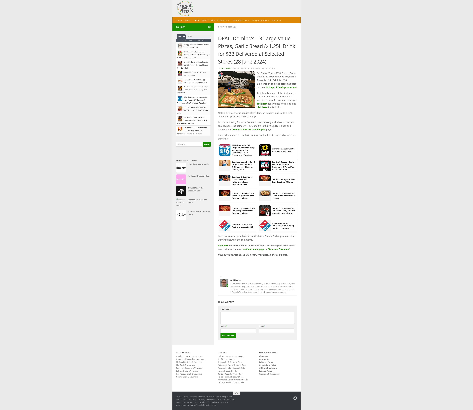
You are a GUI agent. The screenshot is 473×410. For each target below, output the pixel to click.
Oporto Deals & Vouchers (187, 377)
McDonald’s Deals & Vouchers (189, 362)
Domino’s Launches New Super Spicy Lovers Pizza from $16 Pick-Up (243, 195)
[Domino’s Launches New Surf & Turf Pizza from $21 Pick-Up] (265, 195)
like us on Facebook (278, 249)
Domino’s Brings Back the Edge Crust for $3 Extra (284, 180)
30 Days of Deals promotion (281, 87)
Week (191, 40)
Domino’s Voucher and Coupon (249, 129)
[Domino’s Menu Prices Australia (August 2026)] (224, 225)
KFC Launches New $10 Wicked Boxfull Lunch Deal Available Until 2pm (192, 110)
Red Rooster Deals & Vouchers (189, 374)
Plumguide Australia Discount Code (233, 379)
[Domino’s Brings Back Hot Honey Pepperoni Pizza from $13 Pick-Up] (224, 210)
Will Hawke (226, 68)
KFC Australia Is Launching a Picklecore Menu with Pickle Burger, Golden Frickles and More (193, 55)
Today (184, 40)
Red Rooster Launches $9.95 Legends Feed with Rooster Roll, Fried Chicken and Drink (192, 120)
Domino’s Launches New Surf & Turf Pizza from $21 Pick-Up (284, 195)
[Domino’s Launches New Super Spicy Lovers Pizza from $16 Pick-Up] (224, 195)
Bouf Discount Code (226, 359)
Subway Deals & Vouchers (187, 371)
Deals (196, 20)
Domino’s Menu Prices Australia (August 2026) (242, 225)
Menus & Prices (240, 20)
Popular (181, 37)
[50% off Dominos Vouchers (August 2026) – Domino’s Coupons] (265, 225)
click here (262, 103)
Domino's (231, 27)
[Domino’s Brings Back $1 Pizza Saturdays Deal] (265, 150)
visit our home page (253, 249)
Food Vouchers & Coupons (214, 20)
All (203, 40)
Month (197, 40)
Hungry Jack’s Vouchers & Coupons (191, 359)
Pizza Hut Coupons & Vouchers (189, 368)
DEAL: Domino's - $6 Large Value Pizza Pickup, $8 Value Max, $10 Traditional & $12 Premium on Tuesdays (192, 100)
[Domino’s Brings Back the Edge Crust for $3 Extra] (265, 180)
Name (223, 326)
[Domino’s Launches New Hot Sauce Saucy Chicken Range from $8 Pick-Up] (265, 210)
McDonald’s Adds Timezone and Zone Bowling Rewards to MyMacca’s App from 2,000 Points (192, 131)
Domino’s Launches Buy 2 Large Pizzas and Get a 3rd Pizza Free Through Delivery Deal (243, 166)
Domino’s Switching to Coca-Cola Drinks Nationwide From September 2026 (242, 181)
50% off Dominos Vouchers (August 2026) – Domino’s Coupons (283, 226)
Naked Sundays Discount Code (231, 377)
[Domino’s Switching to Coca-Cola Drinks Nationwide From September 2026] (224, 180)
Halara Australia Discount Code (231, 382)
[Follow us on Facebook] (209, 26)
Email (262, 326)
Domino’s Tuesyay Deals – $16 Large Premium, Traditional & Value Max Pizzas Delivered (283, 166)
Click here (223, 245)
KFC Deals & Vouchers (185, 365)
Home (179, 20)
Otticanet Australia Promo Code (231, 356)
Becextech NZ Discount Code (230, 362)
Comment (225, 309)
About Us (276, 20)
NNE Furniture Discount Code (199, 213)
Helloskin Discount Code (199, 176)
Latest (189, 37)
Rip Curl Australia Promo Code (230, 374)
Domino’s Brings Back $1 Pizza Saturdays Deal (283, 150)
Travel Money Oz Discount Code (195, 189)
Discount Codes (259, 20)
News (187, 20)
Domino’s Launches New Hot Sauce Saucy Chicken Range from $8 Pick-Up (283, 210)
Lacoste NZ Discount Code (197, 201)
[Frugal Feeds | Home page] (185, 8)
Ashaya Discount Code (227, 371)
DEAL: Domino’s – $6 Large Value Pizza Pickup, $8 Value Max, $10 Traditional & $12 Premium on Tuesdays (243, 150)
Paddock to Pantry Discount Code (232, 365)
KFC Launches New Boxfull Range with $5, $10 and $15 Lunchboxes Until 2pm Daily (192, 65)
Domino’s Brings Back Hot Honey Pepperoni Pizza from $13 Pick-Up (243, 210)
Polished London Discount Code (231, 368)
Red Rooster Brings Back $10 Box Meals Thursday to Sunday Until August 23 (192, 90)
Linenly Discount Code (198, 164)
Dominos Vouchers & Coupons (189, 356)
